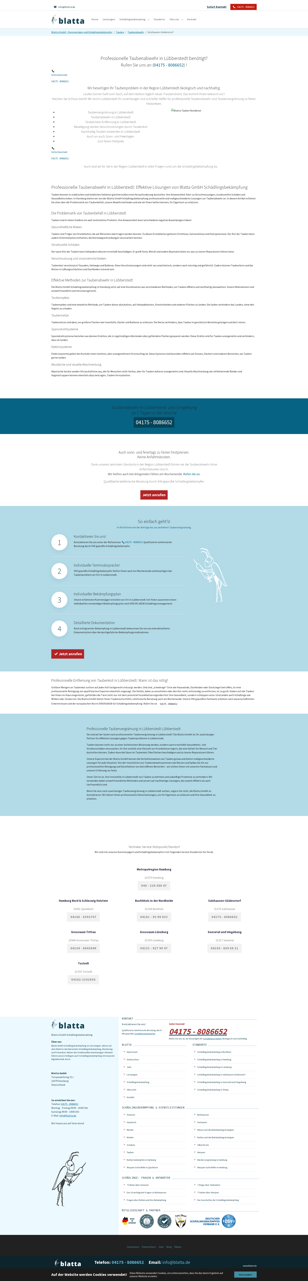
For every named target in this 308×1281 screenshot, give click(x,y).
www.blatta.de (250, 1265)
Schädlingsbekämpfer (144, 1033)
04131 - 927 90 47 (154, 948)
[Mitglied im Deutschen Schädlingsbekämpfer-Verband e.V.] (213, 1221)
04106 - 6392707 (83, 917)
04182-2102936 (83, 979)
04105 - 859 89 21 (224, 948)
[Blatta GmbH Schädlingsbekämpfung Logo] (68, 19)
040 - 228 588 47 (154, 885)
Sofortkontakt (59, 74)
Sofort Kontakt (217, 7)
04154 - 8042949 (83, 948)
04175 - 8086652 (60, 81)
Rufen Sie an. (191, 474)
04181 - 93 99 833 (154, 917)
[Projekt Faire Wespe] (181, 1221)
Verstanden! (245, 1274)
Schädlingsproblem (212, 1038)
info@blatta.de (67, 1115)
